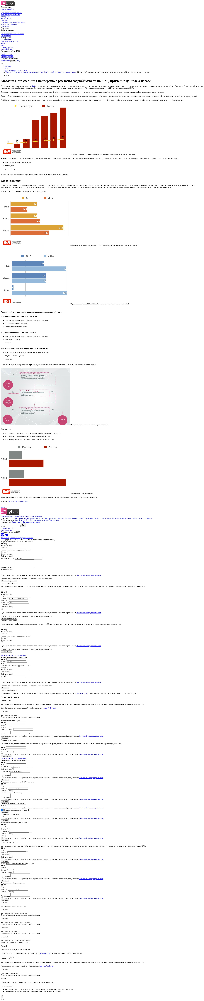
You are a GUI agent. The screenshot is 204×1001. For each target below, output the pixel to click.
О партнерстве (6, 39)
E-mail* (3, 725)
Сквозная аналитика (8, 11)
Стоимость (5, 26)
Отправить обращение (9, 581)
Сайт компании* (7, 729)
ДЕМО (13, 61)
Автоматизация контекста (10, 15)
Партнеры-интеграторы (9, 41)
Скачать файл (6, 651)
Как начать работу (7, 9)
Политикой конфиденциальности (88, 575)
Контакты (38, 516)
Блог (2, 45)
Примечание (5, 734)
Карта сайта (5, 538)
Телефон (4, 552)
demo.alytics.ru (82, 693)
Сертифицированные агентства (12, 34)
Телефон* (4, 727)
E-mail (4, 548)
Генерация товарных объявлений (13, 22)
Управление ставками (9, 24)
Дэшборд (4, 20)
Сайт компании (6, 556)
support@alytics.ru (7, 49)
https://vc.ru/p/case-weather (18, 501)
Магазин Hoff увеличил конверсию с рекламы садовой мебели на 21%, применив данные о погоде (41, 72)
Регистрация (5, 61)
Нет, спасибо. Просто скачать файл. (14, 655)
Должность (5, 604)
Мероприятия (14, 516)
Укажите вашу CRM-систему (11, 558)
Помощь (31, 516)
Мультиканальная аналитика (11, 13)
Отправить (5, 688)
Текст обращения (8, 567)
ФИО (3, 544)
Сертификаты (6, 36)
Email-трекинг (6, 18)
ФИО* (3, 723)
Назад (3, 507)
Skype (3, 676)
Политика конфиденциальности (21, 538)
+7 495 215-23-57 (7, 47)
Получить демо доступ (9, 618)
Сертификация (6, 32)
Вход (2, 53)
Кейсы (3, 43)
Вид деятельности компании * (12, 771)
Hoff (33, 86)
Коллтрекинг (5, 17)
